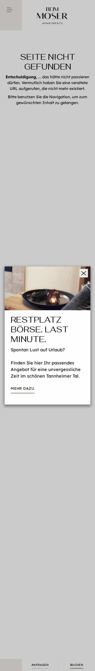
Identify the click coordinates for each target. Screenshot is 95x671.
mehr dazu (22, 388)
